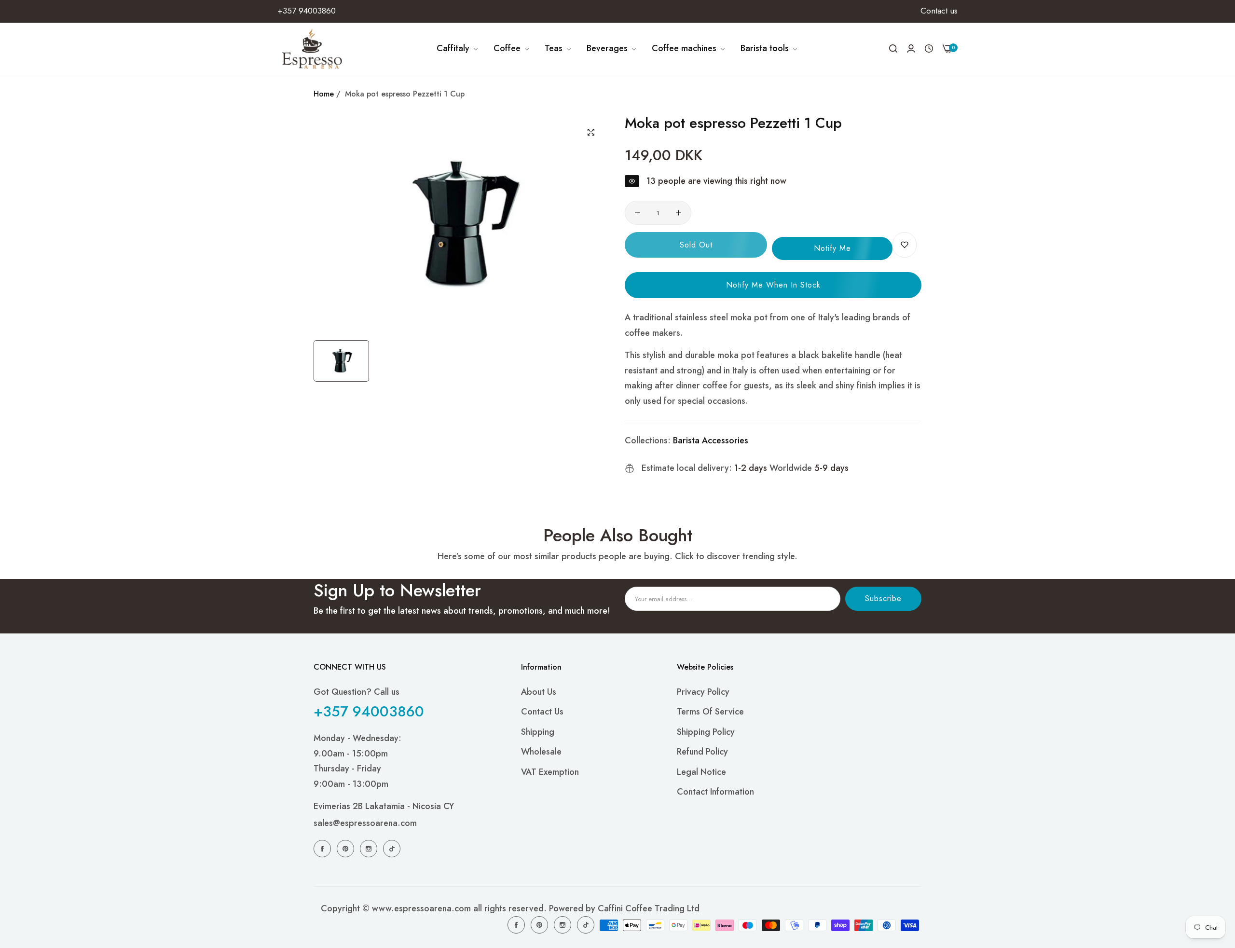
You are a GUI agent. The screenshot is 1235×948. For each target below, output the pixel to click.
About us (538, 692)
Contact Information (715, 791)
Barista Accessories (710, 440)
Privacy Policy (703, 692)
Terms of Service (710, 711)
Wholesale (541, 751)
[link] (457, 48)
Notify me (832, 248)
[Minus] (637, 213)
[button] (904, 245)
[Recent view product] (929, 48)
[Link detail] (324, 848)
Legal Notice (701, 772)
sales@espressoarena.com (365, 823)
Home (324, 93)
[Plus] (678, 213)
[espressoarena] (312, 48)
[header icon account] (911, 48)
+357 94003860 (369, 711)
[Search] (893, 48)
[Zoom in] (591, 132)
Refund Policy (702, 751)
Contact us (542, 711)
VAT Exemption (550, 772)
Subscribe (883, 598)
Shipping (537, 732)
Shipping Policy (706, 732)
